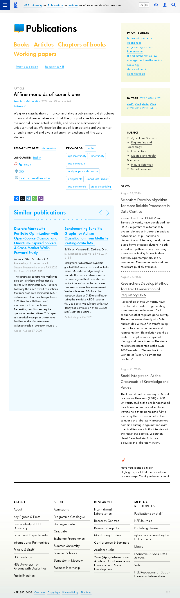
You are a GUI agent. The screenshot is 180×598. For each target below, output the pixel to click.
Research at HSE (54, 66)
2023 (138, 103)
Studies (61, 502)
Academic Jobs (104, 550)
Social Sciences (141, 169)
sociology (133, 65)
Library (138, 546)
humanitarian (135, 51)
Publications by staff (148, 513)
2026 (151, 98)
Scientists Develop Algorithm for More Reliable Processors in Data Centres (145, 205)
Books (21, 44)
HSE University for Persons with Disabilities (30, 566)
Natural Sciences (142, 164)
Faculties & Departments (31, 535)
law (155, 56)
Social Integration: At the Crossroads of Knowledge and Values (145, 381)
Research (103, 502)
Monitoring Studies (107, 535)
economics (134, 43)
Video (138, 565)
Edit (168, 591)
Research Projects (106, 528)
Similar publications (40, 212)
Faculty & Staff (24, 550)
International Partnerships (31, 542)
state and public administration (137, 71)
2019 (138, 108)
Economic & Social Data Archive (150, 556)
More (153, 108)
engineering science (140, 47)
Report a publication (27, 66)
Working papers (35, 54)
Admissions (61, 509)
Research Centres (106, 521)
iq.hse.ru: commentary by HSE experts (151, 537)
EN (146, 4)
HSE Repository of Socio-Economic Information (152, 574)
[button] (37, 220)
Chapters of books (82, 44)
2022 (145, 103)
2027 (143, 98)
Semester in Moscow (68, 560)
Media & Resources (144, 504)
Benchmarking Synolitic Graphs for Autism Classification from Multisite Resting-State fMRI (86, 235)
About (20, 502)
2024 (130, 103)
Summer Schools (65, 553)
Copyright (53, 592)
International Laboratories (103, 511)
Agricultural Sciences (144, 138)
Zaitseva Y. (20, 106)
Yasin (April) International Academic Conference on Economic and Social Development (112, 563)
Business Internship (67, 568)
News (125, 186)
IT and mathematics (139, 56)
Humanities (138, 151)
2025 (158, 98)
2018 (145, 108)
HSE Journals (143, 521)
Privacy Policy (70, 592)
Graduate (60, 531)
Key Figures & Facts (27, 517)
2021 (153, 103)
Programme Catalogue (69, 517)
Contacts (39, 592)
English (37, 157)
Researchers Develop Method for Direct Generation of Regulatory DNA (144, 289)
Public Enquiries (24, 575)
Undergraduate (64, 524)
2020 (130, 108)
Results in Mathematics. (27, 101)
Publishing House (146, 528)
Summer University (67, 546)
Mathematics (48, 148)
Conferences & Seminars (111, 542)
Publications (51, 28)
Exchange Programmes (69, 538)
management (135, 60)
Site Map (86, 592)
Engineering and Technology (139, 144)
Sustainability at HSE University (28, 526)
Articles (44, 44)
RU (141, 4)
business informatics (139, 38)
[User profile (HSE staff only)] (164, 5)
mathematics (153, 60)
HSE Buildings (23, 557)
